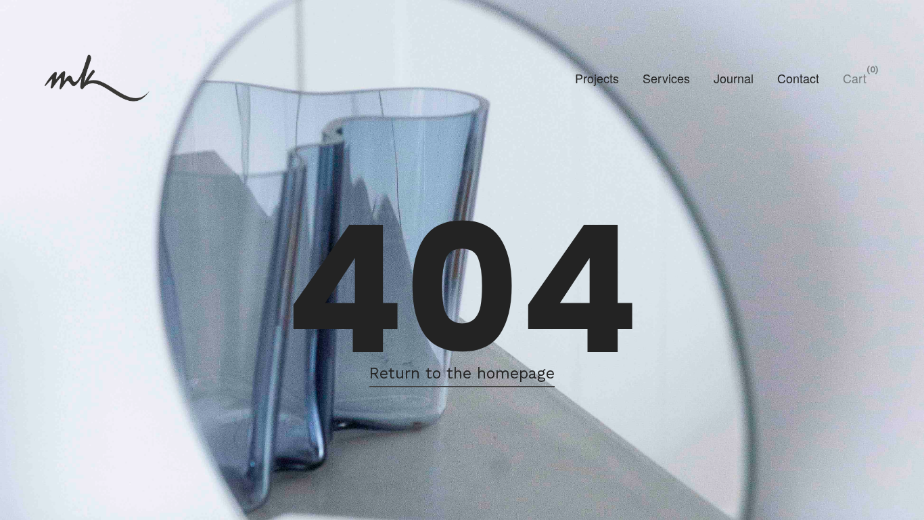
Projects (597, 78)
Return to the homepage (462, 373)
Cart (855, 78)
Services (666, 78)
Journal (734, 78)
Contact (798, 78)
